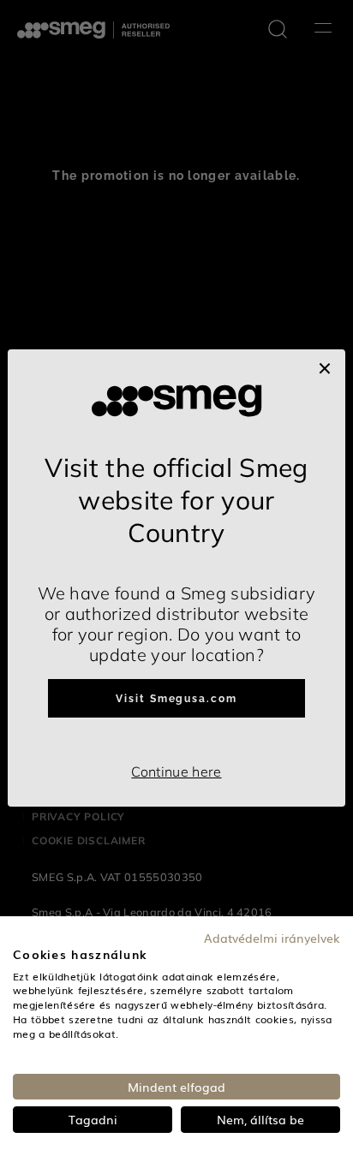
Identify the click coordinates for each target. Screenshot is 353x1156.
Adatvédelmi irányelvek (272, 937)
